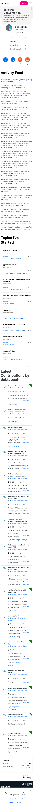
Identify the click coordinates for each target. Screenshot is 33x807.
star (13, 637)
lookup (14, 611)
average (24, 540)
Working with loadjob (14, 80)
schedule (11, 665)
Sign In (24, 3)
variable (15, 752)
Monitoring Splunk (8, 312)
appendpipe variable (14, 101)
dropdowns (16, 707)
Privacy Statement (15, 799)
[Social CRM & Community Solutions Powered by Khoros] (27, 777)
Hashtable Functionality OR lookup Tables (17, 295)
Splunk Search (19, 135)
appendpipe (16, 446)
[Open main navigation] (30, 3)
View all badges (24, 64)
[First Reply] (13, 59)
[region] (16, 797)
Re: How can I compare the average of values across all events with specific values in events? (15, 93)
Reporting (28, 80)
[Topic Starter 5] (20, 59)
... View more (25, 400)
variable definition (9, 351)
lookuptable (12, 709)
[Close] (30, 790)
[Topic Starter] (27, 59)
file (13, 663)
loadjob (14, 404)
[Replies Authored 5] (5, 59)
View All (29, 367)
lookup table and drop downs (12, 336)
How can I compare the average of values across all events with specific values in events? (16, 143)
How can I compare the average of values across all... (16, 280)
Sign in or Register (22, 17)
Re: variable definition (15, 714)
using (18, 637)
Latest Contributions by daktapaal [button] (15, 375)
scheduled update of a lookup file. (18, 221)
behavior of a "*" (12, 203)
